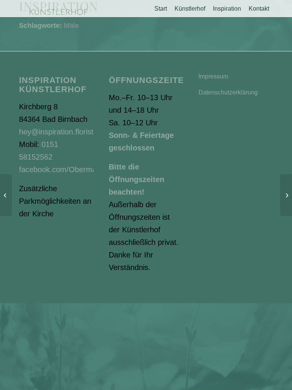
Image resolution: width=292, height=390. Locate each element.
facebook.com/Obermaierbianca (73, 169)
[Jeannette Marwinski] (286, 195)
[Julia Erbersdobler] (6, 195)
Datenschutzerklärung (228, 92)
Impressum (213, 76)
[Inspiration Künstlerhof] (58, 8)
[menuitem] (161, 8)
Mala (71, 25)
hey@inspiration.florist (56, 132)
